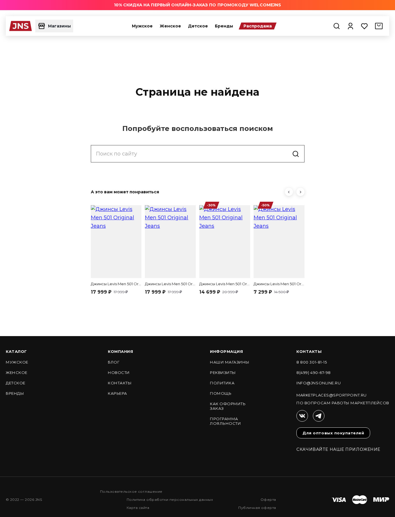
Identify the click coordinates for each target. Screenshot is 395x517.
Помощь (220, 393)
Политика (222, 383)
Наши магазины (230, 362)
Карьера (117, 393)
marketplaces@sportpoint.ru (331, 395)
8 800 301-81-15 (311, 362)
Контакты (120, 383)
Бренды (224, 26)
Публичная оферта (257, 507)
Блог (113, 362)
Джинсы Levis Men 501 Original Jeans (116, 283)
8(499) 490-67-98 (313, 372)
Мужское (142, 26)
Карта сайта (138, 507)
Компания (120, 351)
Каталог (16, 351)
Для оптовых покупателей (333, 433)
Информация (226, 351)
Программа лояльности (225, 421)
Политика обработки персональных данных (170, 499)
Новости (119, 372)
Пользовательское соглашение (131, 491)
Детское (198, 26)
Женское (170, 26)
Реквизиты (223, 372)
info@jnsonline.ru (318, 383)
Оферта (268, 499)
